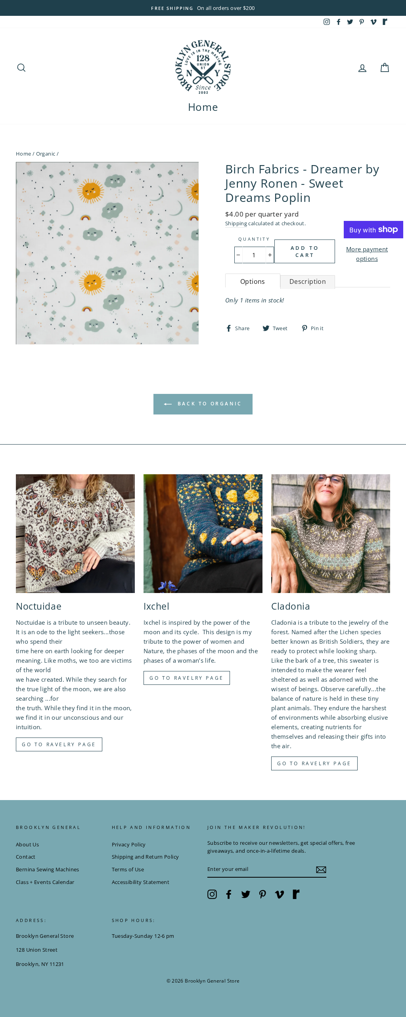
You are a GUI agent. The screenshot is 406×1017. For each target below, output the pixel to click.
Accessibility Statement (141, 882)
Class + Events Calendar (45, 882)
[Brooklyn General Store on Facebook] (229, 894)
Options (252, 281)
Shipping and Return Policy (145, 856)
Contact (26, 856)
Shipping (236, 223)
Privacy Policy (129, 844)
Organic (46, 153)
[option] (203, 8)
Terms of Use (128, 869)
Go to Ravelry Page (314, 763)
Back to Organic (208, 403)
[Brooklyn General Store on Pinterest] (262, 894)
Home (203, 107)
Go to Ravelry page (59, 744)
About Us (27, 844)
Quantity (254, 239)
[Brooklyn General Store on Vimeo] (279, 894)
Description (307, 281)
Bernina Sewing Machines (47, 869)
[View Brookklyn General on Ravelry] (385, 22)
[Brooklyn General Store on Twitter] (246, 894)
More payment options (367, 253)
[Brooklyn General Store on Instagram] (212, 894)
